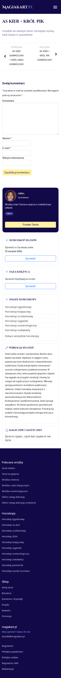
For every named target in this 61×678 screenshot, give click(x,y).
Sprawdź (30, 258)
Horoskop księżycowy (18, 311)
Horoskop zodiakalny (17, 330)
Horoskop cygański (11, 547)
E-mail (6, 148)
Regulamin (7, 645)
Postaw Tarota (30, 224)
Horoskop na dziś (11, 524)
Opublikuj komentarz (17, 172)
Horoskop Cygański (16, 321)
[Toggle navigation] (55, 7)
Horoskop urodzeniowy (19, 316)
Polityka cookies (10, 657)
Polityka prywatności (12, 651)
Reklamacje (8, 668)
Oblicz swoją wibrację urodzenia (19, 502)
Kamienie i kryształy (12, 598)
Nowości (6, 610)
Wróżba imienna (10, 479)
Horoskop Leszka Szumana (16, 570)
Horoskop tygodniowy (18, 307)
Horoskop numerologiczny (21, 325)
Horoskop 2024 (9, 536)
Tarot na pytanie (10, 473)
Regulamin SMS (10, 663)
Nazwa (7, 138)
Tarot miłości (8, 468)
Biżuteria (6, 593)
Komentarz (8, 100)
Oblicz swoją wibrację (13, 496)
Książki (5, 604)
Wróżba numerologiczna (15, 491)
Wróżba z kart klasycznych (15, 485)
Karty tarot (7, 587)
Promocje (7, 616)
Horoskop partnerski (12, 565)
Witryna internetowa (13, 157)
